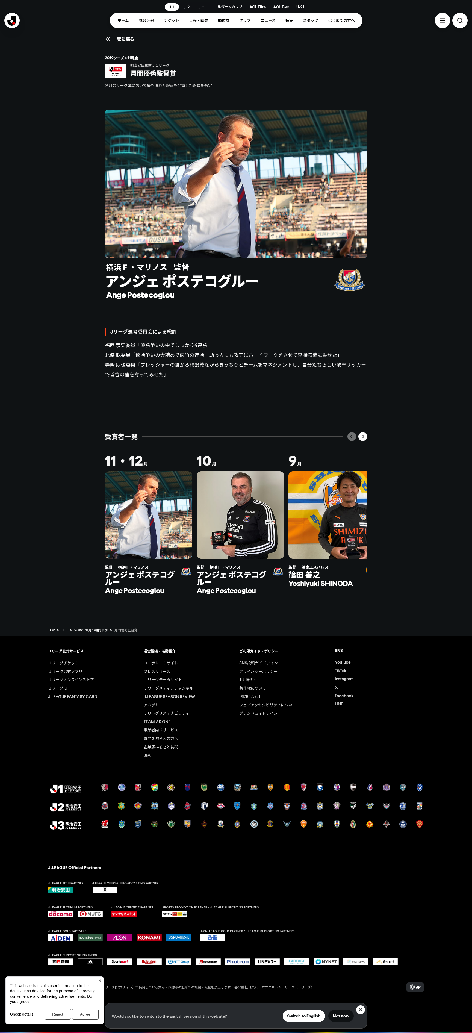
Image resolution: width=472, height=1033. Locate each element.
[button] (442, 20)
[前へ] (351, 436)
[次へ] (362, 436)
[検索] (460, 20)
